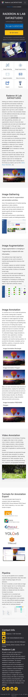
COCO (22, 162)
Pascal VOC (5, 164)
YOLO (9, 164)
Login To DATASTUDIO (15, 26)
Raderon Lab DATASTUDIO (13, 2)
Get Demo (15, 32)
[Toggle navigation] (25, 2)
